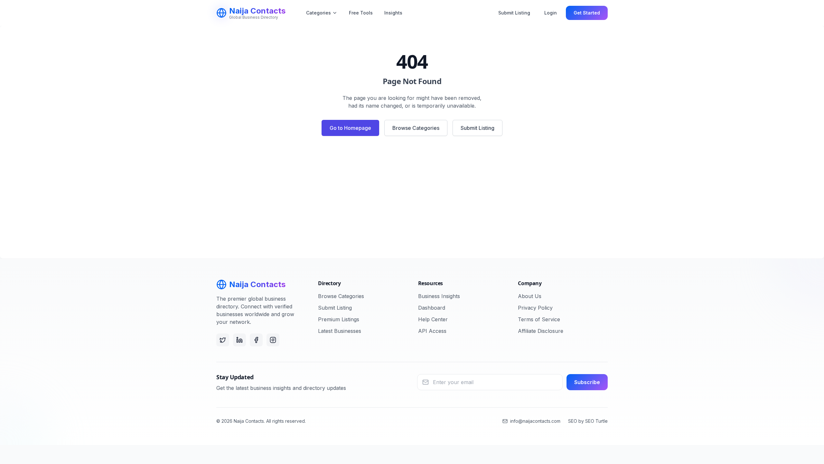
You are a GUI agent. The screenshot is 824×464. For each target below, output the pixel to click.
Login (550, 12)
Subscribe (587, 382)
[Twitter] (222, 340)
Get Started (587, 12)
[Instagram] (273, 340)
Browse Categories (415, 128)
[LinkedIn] (239, 340)
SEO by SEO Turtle (588, 421)
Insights (393, 12)
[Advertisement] (412, 200)
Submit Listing (514, 12)
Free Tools (361, 12)
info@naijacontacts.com (535, 421)
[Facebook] (256, 340)
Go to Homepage (350, 128)
